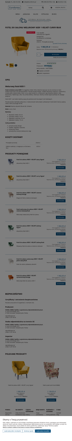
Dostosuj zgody (28, 431)
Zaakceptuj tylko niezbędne (12, 431)
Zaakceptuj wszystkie (42, 431)
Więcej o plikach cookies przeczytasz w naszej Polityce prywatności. (22, 427)
